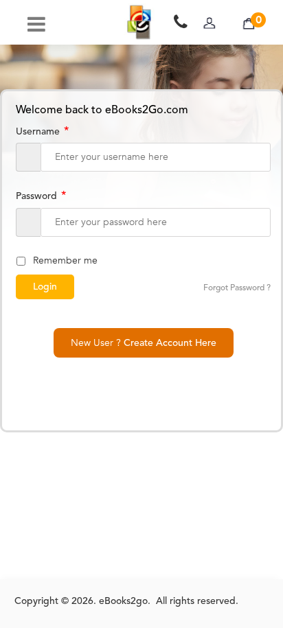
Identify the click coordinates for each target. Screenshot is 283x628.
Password (41, 196)
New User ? (143, 342)
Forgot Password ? (237, 288)
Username (42, 131)
